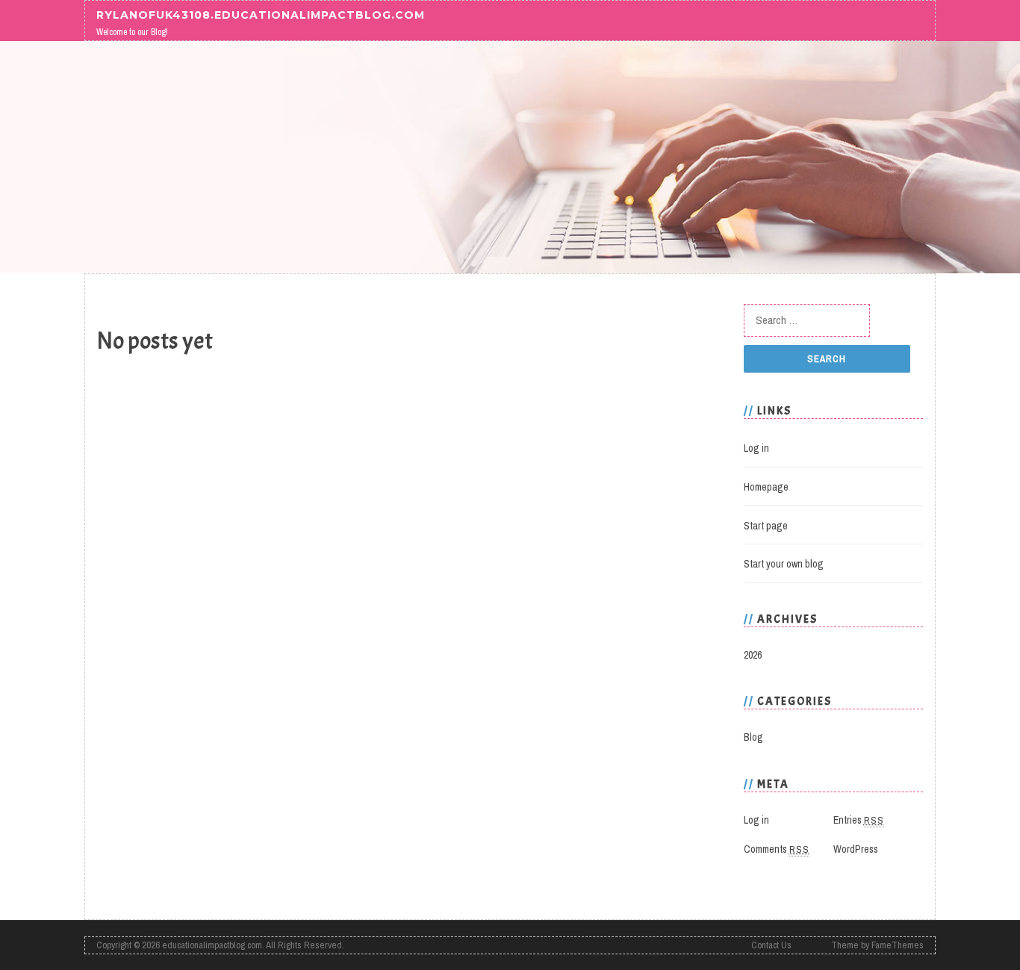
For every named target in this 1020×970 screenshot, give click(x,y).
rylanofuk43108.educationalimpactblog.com (260, 14)
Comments (776, 849)
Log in (756, 448)
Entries (858, 820)
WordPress (855, 849)
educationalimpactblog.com (212, 945)
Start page (766, 525)
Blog (753, 737)
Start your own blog (784, 564)
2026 (753, 655)
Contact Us (771, 945)
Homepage (766, 487)
